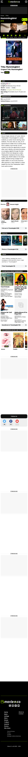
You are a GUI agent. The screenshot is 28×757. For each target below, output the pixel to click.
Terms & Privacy (11, 731)
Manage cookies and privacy (14, 736)
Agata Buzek (14, 221)
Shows (6, 720)
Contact (21, 714)
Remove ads (14, 5)
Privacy (9, 733)
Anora (3, 349)
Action (8, 88)
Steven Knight (14, 204)
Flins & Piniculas (17, 90)
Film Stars (7, 728)
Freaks (15, 349)
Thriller (14, 88)
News (6, 714)
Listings (6, 716)
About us (21, 712)
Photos (6, 726)
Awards (6, 724)
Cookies (9, 734)
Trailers (6, 722)
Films (7, 15)
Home (2, 15)
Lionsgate (9, 90)
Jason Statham (3, 221)
